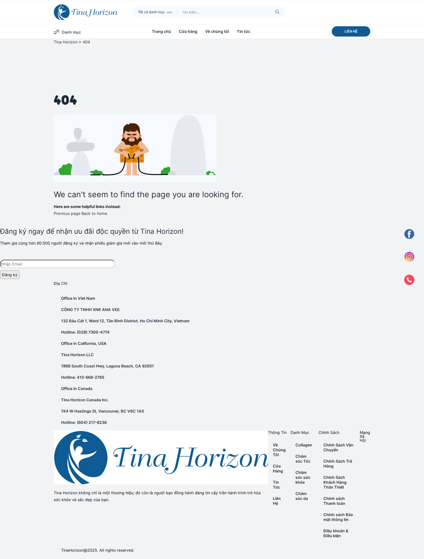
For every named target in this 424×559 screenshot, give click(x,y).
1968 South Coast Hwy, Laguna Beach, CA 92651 (107, 366)
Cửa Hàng (278, 468)
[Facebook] (360, 450)
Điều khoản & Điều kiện (335, 533)
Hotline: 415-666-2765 (82, 377)
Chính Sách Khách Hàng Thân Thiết (334, 482)
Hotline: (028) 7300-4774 (85, 332)
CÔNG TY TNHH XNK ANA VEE (90, 309)
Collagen (303, 444)
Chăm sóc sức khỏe (302, 477)
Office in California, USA (83, 343)
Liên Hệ (277, 501)
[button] (351, 31)
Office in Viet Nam (78, 298)
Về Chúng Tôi (279, 449)
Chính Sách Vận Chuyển (338, 447)
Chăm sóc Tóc (302, 459)
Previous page (67, 213)
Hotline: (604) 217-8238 (84, 422)
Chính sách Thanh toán (334, 501)
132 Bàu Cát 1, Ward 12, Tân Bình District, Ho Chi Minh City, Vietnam (125, 320)
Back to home (94, 213)
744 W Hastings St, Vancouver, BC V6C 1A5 (102, 411)
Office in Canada (76, 388)
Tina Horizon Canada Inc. (85, 399)
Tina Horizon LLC (77, 354)
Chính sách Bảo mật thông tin (338, 517)
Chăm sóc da (301, 496)
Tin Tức (276, 485)
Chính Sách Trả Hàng (337, 463)
